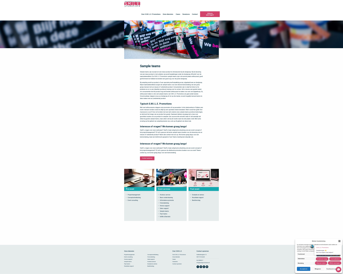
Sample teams (164, 211)
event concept (195, 130)
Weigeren (318, 269)
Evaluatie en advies (198, 195)
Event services (164, 189)
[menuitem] (150, 14)
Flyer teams (163, 214)
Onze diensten (168, 14)
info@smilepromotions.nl (203, 262)
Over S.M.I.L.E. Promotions (151, 14)
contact (168, 134)
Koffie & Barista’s (165, 216)
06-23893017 (200, 260)
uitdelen (160, 74)
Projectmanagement (134, 195)
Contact (195, 14)
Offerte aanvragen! (210, 14)
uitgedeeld (187, 82)
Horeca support (164, 206)
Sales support (164, 208)
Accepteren (303, 269)
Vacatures (186, 14)
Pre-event (130, 189)
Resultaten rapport (197, 197)
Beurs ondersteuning (166, 197)
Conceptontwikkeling (134, 197)
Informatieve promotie (167, 200)
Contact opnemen (147, 158)
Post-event (194, 189)
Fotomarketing (164, 203)
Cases (178, 14)
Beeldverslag (196, 200)
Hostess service (165, 195)
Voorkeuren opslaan (332, 269)
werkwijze (159, 130)
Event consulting (133, 200)
